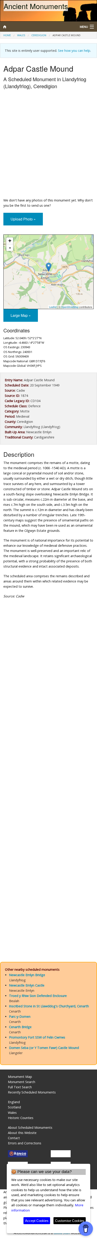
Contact (14, 1138)
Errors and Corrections (24, 1143)
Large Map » (21, 315)
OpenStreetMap (70, 307)
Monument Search (21, 1082)
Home (7, 35)
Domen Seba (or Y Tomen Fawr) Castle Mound (44, 1048)
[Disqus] (48, 771)
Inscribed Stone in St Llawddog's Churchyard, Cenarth (49, 1006)
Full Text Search (20, 1087)
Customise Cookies (69, 1221)
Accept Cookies (36, 1221)
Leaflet (53, 307)
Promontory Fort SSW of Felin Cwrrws (37, 1037)
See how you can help (74, 50)
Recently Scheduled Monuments (32, 1092)
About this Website (22, 1133)
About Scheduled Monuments (30, 1127)
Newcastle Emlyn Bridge (27, 975)
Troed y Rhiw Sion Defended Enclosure (38, 996)
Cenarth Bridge (20, 1027)
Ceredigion (38, 35)
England (14, 1102)
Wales (21, 35)
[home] (36, 26)
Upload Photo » (23, 219)
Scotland (14, 1107)
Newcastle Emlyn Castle (26, 985)
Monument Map (20, 1076)
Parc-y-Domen (19, 1016)
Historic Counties (20, 1118)
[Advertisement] (48, 144)
